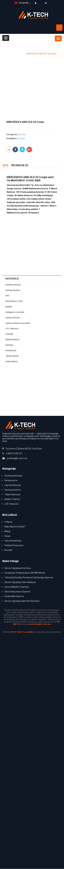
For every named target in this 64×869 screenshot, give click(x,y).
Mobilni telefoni (12, 339)
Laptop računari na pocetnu (17, 323)
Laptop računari (12, 317)
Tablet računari (12, 356)
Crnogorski (23, 3)
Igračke (20, 53)
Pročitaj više (50, 389)
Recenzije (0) (19, 165)
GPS (7, 295)
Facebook (15, 149)
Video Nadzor (11, 361)
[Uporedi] (9, 149)
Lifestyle (9, 334)
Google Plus (29, 149)
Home (10, 53)
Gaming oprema (12, 290)
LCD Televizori (11, 328)
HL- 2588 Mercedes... (32, 239)
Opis (5, 165)
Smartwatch (10, 350)
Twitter (22, 149)
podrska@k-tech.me (40, 624)
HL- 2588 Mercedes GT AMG (32, 380)
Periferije (9, 345)
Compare (54, 382)
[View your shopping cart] (59, 27)
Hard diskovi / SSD (14, 301)
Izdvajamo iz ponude (14, 312)
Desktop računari (13, 285)
